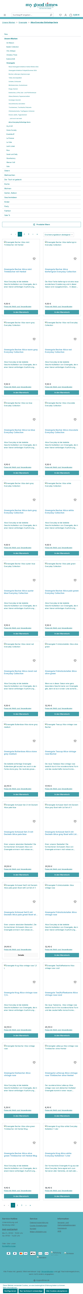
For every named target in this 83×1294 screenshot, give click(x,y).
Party (6, 206)
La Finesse (10, 138)
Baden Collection (12, 47)
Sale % (7, 215)
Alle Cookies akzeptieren (56, 1291)
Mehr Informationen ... (10, 1288)
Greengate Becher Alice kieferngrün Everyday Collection (60, 270)
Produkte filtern (43, 224)
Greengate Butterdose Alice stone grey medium (20, 752)
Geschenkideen (10, 197)
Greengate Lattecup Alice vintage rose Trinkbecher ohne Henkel (61, 1074)
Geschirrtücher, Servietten (17, 104)
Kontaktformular (9, 1246)
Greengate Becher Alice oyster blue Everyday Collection (19, 592)
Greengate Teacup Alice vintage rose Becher (60, 752)
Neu (6, 34)
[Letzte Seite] (37, 234)
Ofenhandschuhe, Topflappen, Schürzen (21, 111)
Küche (7, 184)
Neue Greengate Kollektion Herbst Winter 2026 (23, 67)
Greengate (10, 63)
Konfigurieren (10, 1291)
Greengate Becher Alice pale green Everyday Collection (62, 592)
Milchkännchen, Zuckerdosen (18, 85)
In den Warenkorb (21, 312)
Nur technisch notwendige (31, 1291)
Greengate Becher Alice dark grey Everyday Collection (20, 511)
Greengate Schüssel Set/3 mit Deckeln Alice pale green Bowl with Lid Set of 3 (21, 913)
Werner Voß (10, 162)
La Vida (9, 142)
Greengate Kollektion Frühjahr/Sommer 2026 (23, 70)
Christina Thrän (11, 55)
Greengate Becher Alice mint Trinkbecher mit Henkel (18, 270)
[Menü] (4, 15)
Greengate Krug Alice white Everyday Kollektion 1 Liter (58, 1154)
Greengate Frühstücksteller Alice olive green (61, 672)
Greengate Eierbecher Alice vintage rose (17, 1074)
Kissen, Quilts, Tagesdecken (18, 115)
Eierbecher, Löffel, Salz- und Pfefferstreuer (22, 92)
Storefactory (10, 158)
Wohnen (7, 188)
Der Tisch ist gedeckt (13, 179)
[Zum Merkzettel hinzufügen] (34, 259)
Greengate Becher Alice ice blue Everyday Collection (19, 431)
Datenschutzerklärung (39, 1222)
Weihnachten (9, 175)
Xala (8, 166)
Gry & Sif (9, 126)
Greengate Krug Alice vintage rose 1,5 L (20, 993)
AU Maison (10, 43)
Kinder (7, 202)
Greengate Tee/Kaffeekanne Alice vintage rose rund (61, 993)
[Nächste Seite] (33, 234)
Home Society (11, 130)
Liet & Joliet (10, 146)
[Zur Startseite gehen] (41, 6)
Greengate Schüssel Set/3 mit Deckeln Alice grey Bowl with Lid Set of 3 (60, 833)
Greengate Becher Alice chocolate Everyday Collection (61, 431)
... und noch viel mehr (15, 118)
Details (21, 955)
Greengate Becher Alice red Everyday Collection (58, 350)
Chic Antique (10, 51)
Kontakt (33, 1229)
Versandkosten (47, 1271)
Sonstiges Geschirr (15, 100)
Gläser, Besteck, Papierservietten (19, 96)
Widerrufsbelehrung (38, 1232)
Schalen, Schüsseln (15, 81)
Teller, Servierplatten (15, 78)
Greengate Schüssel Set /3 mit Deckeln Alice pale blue (18, 833)
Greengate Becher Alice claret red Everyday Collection (20, 672)
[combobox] (30, 15)
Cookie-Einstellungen (38, 1226)
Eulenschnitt (10, 59)
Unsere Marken (11, 39)
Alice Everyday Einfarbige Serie (19, 122)
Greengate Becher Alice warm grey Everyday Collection (21, 350)
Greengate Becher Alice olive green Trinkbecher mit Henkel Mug (20, 1154)
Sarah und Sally (12, 154)
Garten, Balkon (10, 193)
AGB (59, 1231)
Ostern (7, 171)
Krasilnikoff (10, 134)
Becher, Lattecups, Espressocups (19, 74)
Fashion (7, 211)
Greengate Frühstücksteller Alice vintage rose (61, 913)
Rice (8, 150)
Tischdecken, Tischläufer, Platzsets (20, 107)
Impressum (62, 1228)
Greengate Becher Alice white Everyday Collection (59, 511)
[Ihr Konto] (65, 15)
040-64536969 (10, 1229)
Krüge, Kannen (13, 89)
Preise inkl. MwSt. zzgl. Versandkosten (17, 306)
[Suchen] (50, 15)
